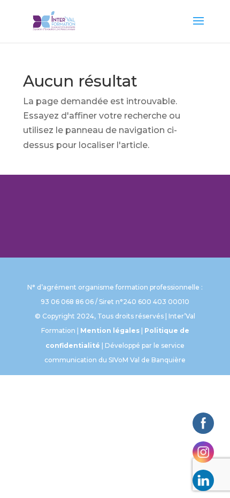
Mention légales (110, 330)
